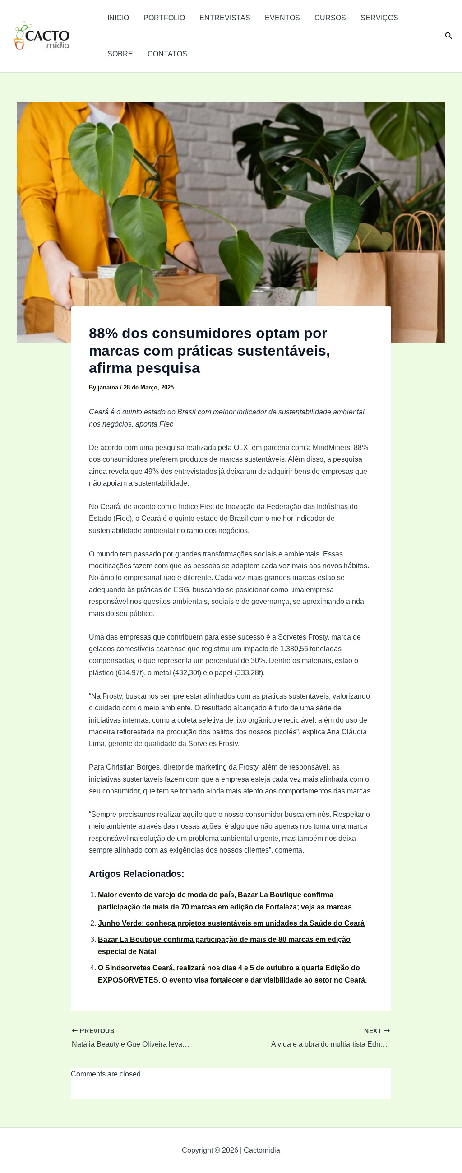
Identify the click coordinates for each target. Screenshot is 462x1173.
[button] (449, 36)
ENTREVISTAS (224, 18)
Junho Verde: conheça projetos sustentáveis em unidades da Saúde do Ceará (231, 923)
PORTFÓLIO (164, 18)
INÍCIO (118, 18)
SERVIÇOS (379, 18)
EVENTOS (282, 18)
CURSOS (330, 18)
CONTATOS (167, 54)
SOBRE (120, 54)
